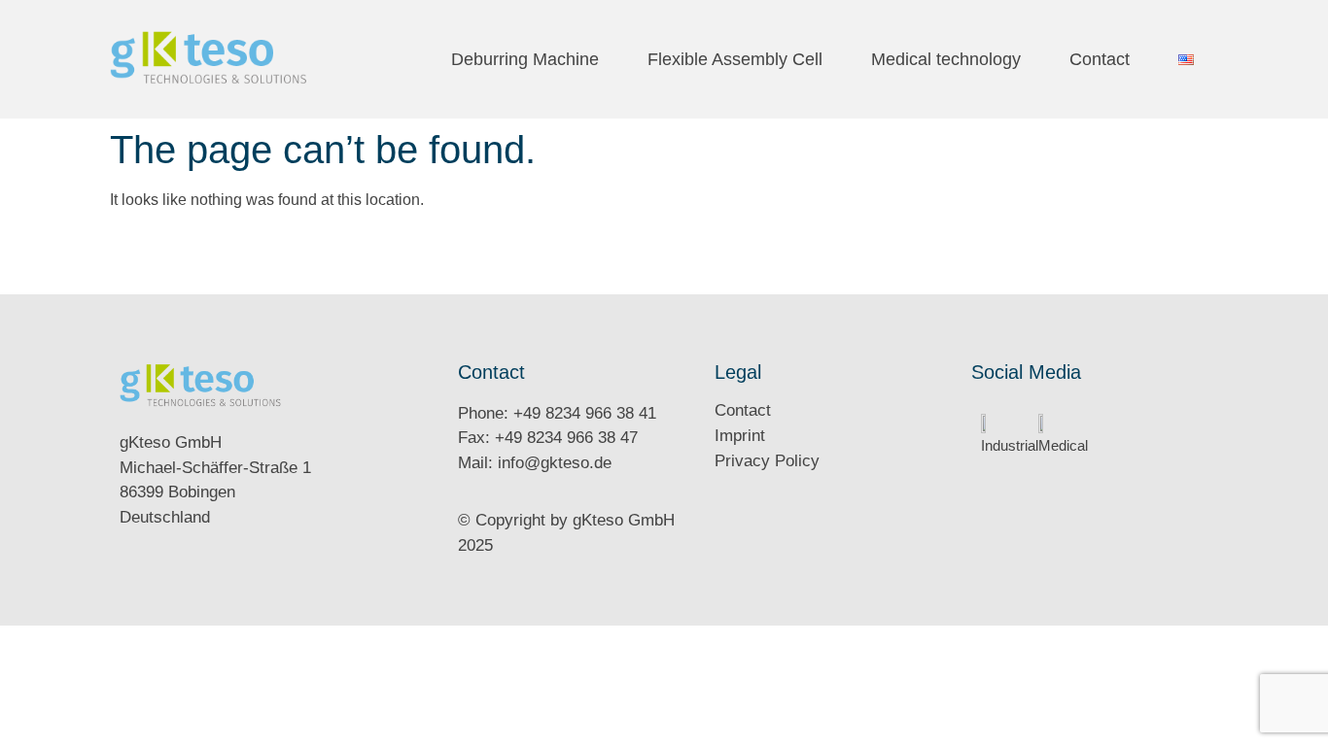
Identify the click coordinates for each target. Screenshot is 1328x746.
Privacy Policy (767, 461)
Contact (1099, 59)
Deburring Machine (525, 59)
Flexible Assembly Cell (734, 59)
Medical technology (946, 59)
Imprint (740, 435)
